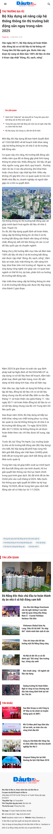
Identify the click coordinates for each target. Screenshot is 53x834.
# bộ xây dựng (40, 543)
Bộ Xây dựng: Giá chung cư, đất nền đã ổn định (22, 131)
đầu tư (16, 179)
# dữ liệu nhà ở (33, 546)
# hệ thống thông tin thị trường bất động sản (18, 543)
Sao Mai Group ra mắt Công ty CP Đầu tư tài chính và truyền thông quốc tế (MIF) (36, 711)
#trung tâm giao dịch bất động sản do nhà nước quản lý (21, 539)
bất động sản (8, 149)
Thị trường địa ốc (13, 11)
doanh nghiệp (27, 179)
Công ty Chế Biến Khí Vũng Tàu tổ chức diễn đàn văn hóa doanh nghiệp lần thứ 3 (37, 744)
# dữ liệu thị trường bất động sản (14, 546)
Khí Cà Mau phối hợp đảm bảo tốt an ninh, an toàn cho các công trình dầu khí (36, 727)
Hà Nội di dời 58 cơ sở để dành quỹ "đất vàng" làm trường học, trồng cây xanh (35, 658)
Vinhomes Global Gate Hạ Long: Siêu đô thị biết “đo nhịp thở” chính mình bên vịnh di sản (35, 628)
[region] (26, 516)
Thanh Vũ (5, 37)
